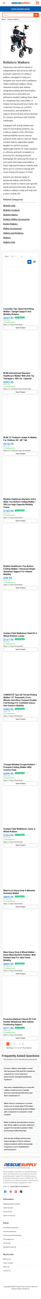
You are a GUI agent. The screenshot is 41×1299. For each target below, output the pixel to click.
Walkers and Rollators (13, 233)
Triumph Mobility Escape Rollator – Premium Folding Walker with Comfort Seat (20, 767)
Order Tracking (8, 1263)
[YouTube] (16, 1192)
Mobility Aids (9, 205)
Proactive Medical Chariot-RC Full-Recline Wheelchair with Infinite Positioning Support (19, 1022)
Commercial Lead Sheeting (12, 1235)
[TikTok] (21, 1192)
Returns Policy (16, 1289)
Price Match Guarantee (10, 1228)
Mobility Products (11, 210)
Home (4, 19)
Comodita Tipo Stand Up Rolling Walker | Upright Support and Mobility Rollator (18, 312)
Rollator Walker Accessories (16, 219)
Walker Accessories (12, 228)
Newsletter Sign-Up (9, 1247)
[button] (20, 1074)
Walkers (7, 237)
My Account (7, 1259)
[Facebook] (5, 1192)
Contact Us (6, 1271)
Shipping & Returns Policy (11, 1204)
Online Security (8, 1208)
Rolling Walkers (10, 224)
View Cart (6, 1267)
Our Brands (7, 1243)
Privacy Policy (7, 1211)
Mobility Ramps (10, 214)
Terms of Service (9, 1215)
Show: (7, 256)
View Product (20, 328)
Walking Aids (9, 242)
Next (22, 1043)
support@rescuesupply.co (19, 1186)
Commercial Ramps (9, 1231)
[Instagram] (10, 1192)
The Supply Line (8, 1239)
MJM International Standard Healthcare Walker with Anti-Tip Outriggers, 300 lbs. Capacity (18, 376)
